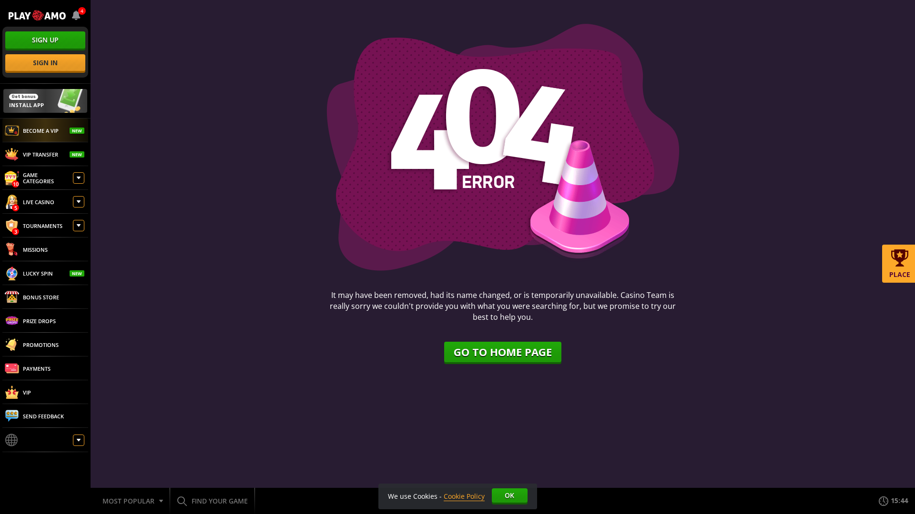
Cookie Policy (464, 496)
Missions (35, 249)
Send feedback (43, 416)
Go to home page (503, 352)
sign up (45, 39)
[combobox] (76, 15)
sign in (45, 62)
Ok (509, 495)
